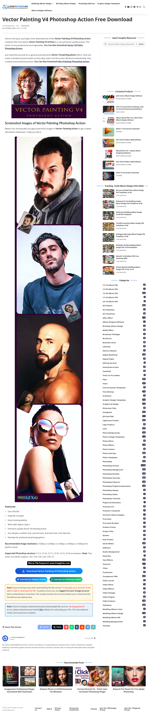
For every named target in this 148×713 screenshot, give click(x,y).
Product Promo (124, 527)
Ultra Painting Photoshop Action (73, 61)
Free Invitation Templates (124, 387)
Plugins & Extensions (124, 502)
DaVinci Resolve (124, 350)
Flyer (124, 379)
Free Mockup (124, 391)
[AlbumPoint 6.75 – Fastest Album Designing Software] (108, 154)
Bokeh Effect (124, 330)
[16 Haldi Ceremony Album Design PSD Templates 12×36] (108, 226)
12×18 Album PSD (124, 285)
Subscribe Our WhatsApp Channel (67, 579)
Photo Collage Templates (124, 436)
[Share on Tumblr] (77, 627)
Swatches (124, 555)
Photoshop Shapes (124, 490)
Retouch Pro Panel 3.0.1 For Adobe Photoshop (128, 690)
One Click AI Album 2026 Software (128, 140)
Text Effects (124, 559)
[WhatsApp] (140, 7)
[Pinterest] (134, 7)
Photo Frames (124, 449)
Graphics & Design (124, 404)
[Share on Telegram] (87, 627)
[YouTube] (128, 7)
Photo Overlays (124, 453)
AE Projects (124, 305)
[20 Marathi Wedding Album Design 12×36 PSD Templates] (108, 215)
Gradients (124, 395)
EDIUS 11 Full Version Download (128, 129)
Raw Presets (124, 539)
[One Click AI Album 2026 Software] (108, 143)
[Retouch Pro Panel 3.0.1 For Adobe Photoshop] (129, 676)
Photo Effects (124, 445)
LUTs (124, 428)
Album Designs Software (123, 99)
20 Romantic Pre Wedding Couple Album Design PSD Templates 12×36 (129, 202)
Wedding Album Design (124, 613)
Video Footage (124, 592)
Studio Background (124, 551)
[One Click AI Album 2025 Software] (108, 165)
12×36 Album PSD (124, 293)
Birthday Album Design (124, 326)
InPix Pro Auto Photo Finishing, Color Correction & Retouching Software (130, 108)
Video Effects (124, 588)
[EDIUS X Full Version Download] (108, 176)
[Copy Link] (93, 627)
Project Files (124, 531)
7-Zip (40, 609)
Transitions (124, 572)
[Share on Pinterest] (66, 627)
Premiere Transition (124, 510)
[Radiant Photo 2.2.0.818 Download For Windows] (56, 676)
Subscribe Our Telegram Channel (33, 579)
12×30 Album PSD (124, 289)
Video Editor (124, 584)
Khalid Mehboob (17, 637)
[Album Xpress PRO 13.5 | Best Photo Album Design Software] (108, 121)
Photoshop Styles (124, 494)
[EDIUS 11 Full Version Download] (108, 132)
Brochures (124, 338)
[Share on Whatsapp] (71, 627)
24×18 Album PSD (124, 301)
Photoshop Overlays (124, 477)
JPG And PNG (124, 416)
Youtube (124, 625)
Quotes (124, 535)
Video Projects (124, 600)
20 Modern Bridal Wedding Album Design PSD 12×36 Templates (128, 246)
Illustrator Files (124, 408)
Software (119, 131)
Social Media (124, 543)
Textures (124, 564)
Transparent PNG (124, 576)
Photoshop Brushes (124, 473)
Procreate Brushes (124, 523)
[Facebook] (125, 7)
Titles (124, 568)
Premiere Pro (124, 506)
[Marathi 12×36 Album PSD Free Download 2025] (108, 259)
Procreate (124, 518)
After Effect (124, 317)
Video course (124, 580)
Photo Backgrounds (124, 432)
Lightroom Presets (124, 420)
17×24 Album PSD (124, 297)
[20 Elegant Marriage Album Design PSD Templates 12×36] (108, 237)
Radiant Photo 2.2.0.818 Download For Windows (56, 690)
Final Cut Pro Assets (124, 375)
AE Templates (124, 309)
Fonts (124, 383)
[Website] (92, 638)
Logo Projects (124, 424)
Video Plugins (124, 596)
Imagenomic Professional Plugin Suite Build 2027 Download (19, 690)
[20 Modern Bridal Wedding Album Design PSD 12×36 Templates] (108, 248)
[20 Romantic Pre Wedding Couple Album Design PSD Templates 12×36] (108, 204)
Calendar (124, 346)
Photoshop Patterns (124, 482)
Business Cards (124, 342)
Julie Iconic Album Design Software (129, 96)
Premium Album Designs (124, 514)
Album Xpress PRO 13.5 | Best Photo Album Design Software (129, 119)
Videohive (124, 605)
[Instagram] (131, 7)
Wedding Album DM (124, 617)
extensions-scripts (124, 367)
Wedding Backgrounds (124, 621)
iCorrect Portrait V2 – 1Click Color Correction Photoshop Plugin (92, 690)
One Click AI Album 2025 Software (128, 162)
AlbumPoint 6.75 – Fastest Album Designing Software (128, 152)
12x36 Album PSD (121, 195)
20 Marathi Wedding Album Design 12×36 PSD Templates (129, 213)
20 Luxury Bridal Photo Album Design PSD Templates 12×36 (130, 191)
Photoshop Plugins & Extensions (124, 486)
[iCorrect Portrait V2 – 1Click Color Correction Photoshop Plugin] (92, 676)
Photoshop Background (124, 469)
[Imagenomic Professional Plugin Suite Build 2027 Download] (19, 676)
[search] (144, 7)
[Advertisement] (124, 69)
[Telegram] (137, 7)
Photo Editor (120, 112)
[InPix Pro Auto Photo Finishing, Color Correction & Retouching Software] (108, 110)
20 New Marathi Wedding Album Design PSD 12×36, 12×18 (128, 268)
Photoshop (25, 26)
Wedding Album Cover (124, 609)
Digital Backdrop (124, 354)
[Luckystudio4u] (15, 7)
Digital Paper (124, 358)
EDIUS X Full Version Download (127, 173)
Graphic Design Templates (124, 399)
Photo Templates (124, 457)
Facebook (124, 371)
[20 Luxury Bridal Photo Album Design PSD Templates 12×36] (108, 193)
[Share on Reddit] (82, 627)
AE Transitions (124, 313)
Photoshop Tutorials (124, 498)
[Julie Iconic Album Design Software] (108, 99)
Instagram (124, 412)
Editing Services (124, 362)
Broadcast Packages (124, 334)
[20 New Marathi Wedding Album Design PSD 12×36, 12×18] (108, 270)
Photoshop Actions (124, 465)
